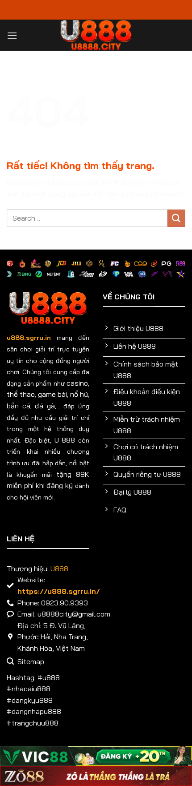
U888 (59, 568)
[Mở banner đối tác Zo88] (96, 776)
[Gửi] (176, 218)
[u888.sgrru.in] (96, 35)
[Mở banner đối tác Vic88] (96, 756)
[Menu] (12, 35)
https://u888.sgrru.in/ (58, 591)
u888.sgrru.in (29, 338)
